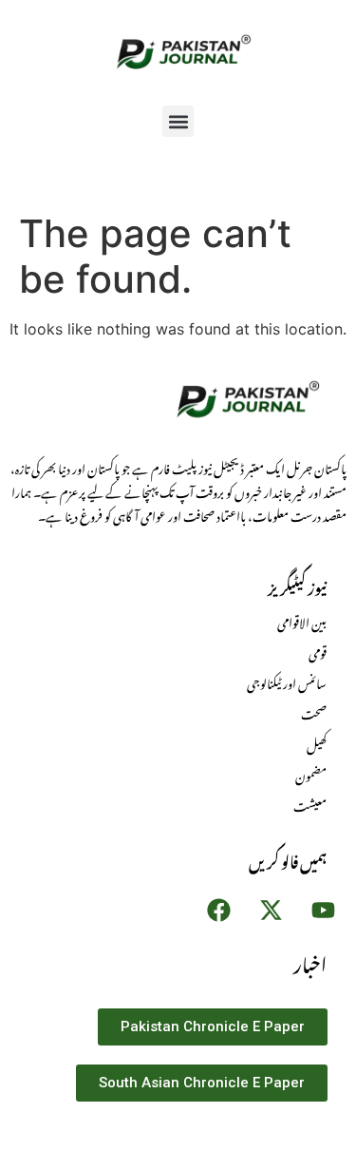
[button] (178, 121)
